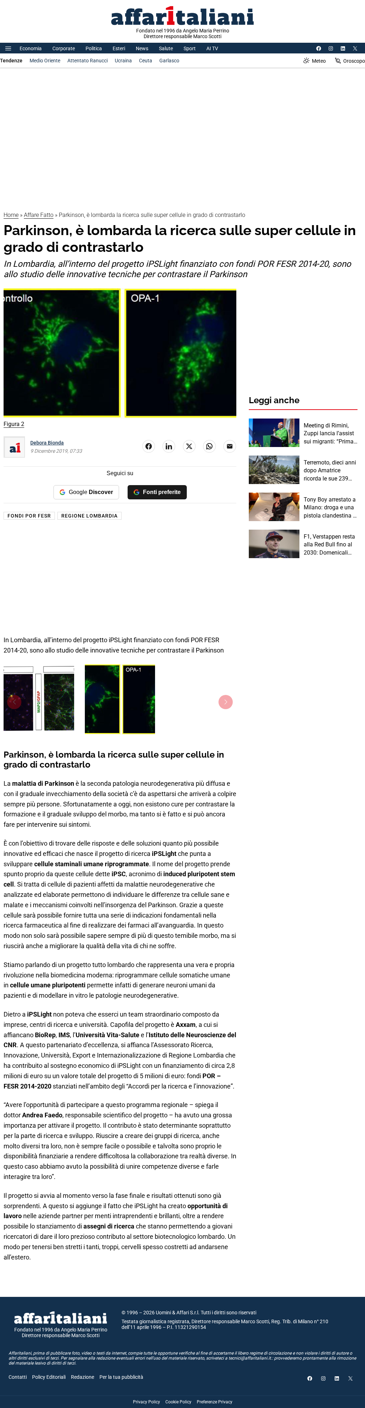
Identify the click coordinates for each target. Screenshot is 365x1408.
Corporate (63, 48)
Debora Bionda (47, 443)
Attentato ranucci (87, 60)
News (142, 48)
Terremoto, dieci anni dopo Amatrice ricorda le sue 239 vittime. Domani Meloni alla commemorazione (330, 471)
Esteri (119, 48)
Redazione (82, 1377)
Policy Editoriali (49, 1377)
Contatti (18, 1377)
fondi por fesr (29, 516)
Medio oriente (45, 60)
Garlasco (169, 60)
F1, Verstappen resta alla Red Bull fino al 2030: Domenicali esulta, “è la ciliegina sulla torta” (329, 545)
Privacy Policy (146, 1401)
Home (11, 215)
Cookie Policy (178, 1401)
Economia (31, 48)
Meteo (319, 61)
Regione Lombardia (89, 516)
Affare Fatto (38, 215)
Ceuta (145, 60)
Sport (190, 48)
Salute (166, 48)
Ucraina (123, 60)
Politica (94, 48)
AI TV (212, 48)
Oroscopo (354, 61)
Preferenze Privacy (214, 1401)
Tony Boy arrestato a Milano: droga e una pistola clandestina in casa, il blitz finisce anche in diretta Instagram (331, 508)
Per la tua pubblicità (121, 1377)
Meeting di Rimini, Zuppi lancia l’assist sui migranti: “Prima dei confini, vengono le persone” (329, 434)
